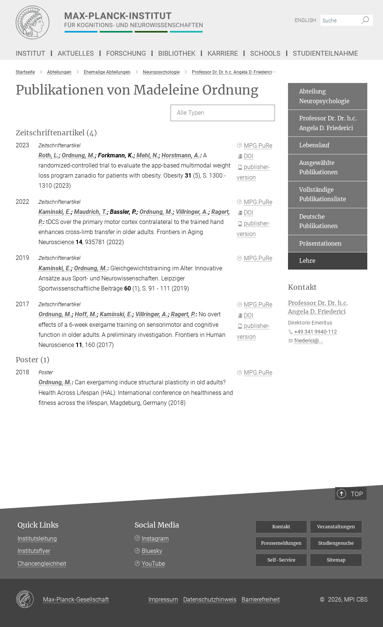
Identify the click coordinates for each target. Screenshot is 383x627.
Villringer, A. (192, 211)
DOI (248, 156)
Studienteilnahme (325, 53)
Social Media (157, 525)
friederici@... (309, 341)
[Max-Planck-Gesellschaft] (29, 600)
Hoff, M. (86, 314)
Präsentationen (320, 243)
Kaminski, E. (55, 211)
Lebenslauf (314, 145)
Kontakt (281, 526)
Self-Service (281, 560)
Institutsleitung (37, 538)
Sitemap (336, 560)
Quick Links (38, 525)
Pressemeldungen (281, 543)
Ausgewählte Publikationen (318, 167)
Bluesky (152, 550)
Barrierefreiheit (261, 599)
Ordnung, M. (78, 155)
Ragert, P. (183, 314)
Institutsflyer (34, 550)
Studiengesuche (336, 543)
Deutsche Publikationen (318, 221)
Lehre (307, 260)
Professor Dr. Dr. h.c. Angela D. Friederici (328, 123)
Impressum (163, 599)
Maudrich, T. (90, 211)
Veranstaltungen (336, 526)
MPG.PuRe (258, 145)
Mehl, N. (148, 155)
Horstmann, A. (181, 155)
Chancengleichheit (42, 563)
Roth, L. (49, 155)
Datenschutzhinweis (209, 599)
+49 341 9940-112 (315, 332)
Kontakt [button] (302, 287)
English (305, 20)
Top (357, 494)
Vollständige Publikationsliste (322, 194)
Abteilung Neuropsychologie (324, 96)
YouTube (153, 563)
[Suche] (365, 20)
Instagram (155, 538)
